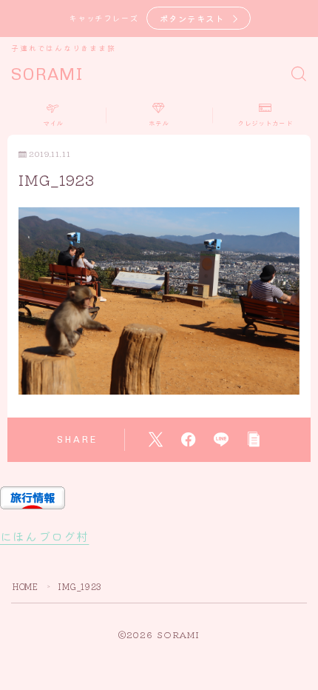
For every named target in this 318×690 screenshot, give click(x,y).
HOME (25, 586)
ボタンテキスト (192, 18)
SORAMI (47, 74)
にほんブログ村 (44, 536)
